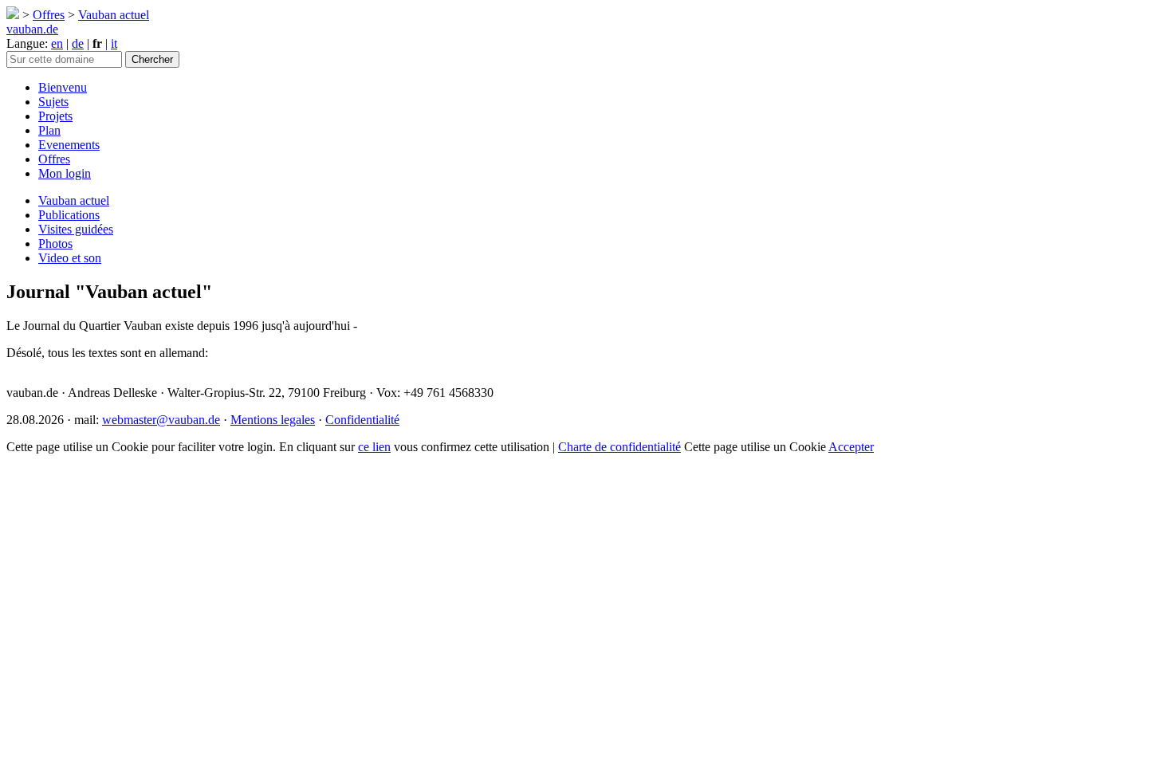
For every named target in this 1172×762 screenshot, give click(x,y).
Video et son (69, 258)
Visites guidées (75, 229)
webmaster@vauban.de (161, 419)
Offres (49, 15)
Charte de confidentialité (619, 447)
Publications (69, 215)
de (78, 43)
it (114, 43)
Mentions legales (272, 419)
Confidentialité (362, 419)
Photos (55, 243)
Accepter (851, 447)
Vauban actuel (113, 15)
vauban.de (32, 29)
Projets (55, 116)
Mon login (64, 173)
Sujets (53, 101)
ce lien (374, 447)
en (57, 43)
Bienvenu (62, 87)
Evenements (69, 144)
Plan (49, 130)
